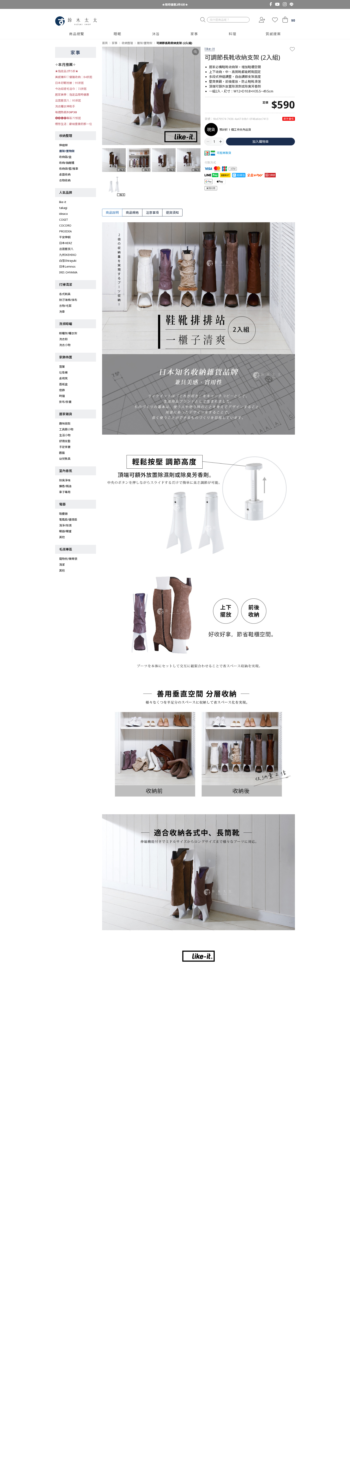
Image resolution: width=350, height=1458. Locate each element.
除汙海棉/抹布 (68, 300)
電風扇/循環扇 (68, 519)
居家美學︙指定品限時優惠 (72, 94)
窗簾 (62, 366)
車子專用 (64, 492)
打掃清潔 (65, 284)
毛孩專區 (65, 549)
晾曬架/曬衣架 (68, 333)
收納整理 (65, 135)
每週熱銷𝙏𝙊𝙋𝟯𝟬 (66, 112)
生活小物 (64, 435)
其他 (62, 537)
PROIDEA (65, 231)
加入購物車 (260, 141)
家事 (75, 52)
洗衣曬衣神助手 (65, 106)
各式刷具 (64, 294)
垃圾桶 (63, 372)
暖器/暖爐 (65, 531)
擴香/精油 (65, 486)
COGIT (63, 219)
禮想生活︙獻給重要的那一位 (73, 124)
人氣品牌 (65, 192)
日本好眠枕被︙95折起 (69, 83)
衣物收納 (64, 180)
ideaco (63, 214)
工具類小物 (66, 429)
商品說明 (112, 212)
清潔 (62, 564)
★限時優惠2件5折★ (175, 4)
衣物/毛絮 (65, 306)
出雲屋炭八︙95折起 (68, 100)
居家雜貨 (65, 414)
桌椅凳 (63, 378)
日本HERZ (65, 243)
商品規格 (132, 212)
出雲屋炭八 (66, 249)
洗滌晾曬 (65, 324)
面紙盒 (63, 384)
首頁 (105, 43)
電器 (62, 504)
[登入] (261, 20)
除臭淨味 (64, 480)
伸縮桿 (63, 145)
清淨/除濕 (65, 525)
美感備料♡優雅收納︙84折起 (73, 77)
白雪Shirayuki (67, 261)
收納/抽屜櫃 (66, 163)
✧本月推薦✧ (65, 64)
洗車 (62, 311)
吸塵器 (63, 514)
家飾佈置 (65, 357)
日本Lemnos (67, 266)
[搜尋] (202, 20)
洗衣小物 (64, 345)
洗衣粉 (63, 339)
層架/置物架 (67, 151)
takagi (63, 208)
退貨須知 (172, 212)
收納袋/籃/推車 (68, 168)
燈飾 (62, 390)
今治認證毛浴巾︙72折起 (71, 89)
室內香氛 (65, 471)
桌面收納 (64, 174)
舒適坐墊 (64, 441)
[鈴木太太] (76, 21)
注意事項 (152, 212)
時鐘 (62, 396)
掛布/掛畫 (65, 402)
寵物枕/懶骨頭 (68, 559)
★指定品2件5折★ (66, 71)
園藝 (62, 453)
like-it (62, 202)
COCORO (65, 225)
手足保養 (64, 447)
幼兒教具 (64, 459)
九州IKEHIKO (67, 255)
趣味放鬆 (64, 423)
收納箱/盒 (65, 157)
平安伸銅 (64, 237)
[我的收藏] (275, 20)
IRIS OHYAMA (68, 272)
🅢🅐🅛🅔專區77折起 (68, 118)
